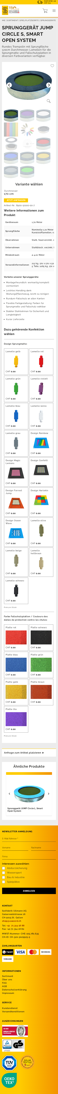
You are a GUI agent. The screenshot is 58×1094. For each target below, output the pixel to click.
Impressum (8, 993)
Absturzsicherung (17, 868)
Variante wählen (29, 184)
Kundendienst (10, 1008)
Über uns (7, 979)
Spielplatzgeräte (29, 20)
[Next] (48, 793)
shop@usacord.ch (11, 921)
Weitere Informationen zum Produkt (24, 213)
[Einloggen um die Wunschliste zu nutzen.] (52, 66)
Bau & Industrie (16, 877)
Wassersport (14, 872)
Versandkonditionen (13, 1011)
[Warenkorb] (45, 10)
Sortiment (12, 20)
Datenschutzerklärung (14, 989)
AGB (4, 986)
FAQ (4, 983)
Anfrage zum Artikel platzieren (22, 752)
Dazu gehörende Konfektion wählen (24, 332)
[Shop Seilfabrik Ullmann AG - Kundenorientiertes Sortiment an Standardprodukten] (11, 11)
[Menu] (54, 10)
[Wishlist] (52, 66)
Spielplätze (13, 882)
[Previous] (9, 793)
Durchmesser (11, 191)
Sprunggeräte (48, 20)
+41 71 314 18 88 (15, 925)
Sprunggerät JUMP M (19, 809)
